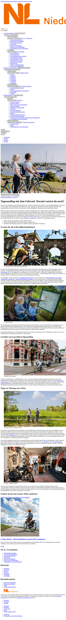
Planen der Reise (14, 124)
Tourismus (6, 606)
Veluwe (12, 89)
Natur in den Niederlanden (17, 41)
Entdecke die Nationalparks (17, 107)
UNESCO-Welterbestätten (17, 65)
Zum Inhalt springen (6, 1)
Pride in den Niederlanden (17, 66)
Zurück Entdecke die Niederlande (12, 69)
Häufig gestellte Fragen (10, 587)
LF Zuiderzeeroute (57, 441)
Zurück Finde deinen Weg (10, 97)
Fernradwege (4, 272)
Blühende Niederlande (16, 45)
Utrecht (12, 74)
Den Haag (13, 77)
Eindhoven (13, 78)
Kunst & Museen (14, 53)
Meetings (6, 607)
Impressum (6, 614)
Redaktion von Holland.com (24, 597)
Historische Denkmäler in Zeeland (24, 279)
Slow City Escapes (15, 102)
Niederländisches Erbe (16, 42)
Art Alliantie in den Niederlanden (18, 119)
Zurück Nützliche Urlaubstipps (15, 122)
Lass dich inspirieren (9, 33)
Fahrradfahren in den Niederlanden (19, 48)
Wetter (12, 125)
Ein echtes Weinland (15, 110)
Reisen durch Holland (9, 584)
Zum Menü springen (16, 1)
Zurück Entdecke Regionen (14, 86)
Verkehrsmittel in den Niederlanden (19, 126)
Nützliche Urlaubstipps (13, 120)
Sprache (3, 134)
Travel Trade (7, 609)
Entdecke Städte (12, 71)
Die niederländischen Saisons (17, 114)
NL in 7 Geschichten (12, 36)
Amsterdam (13, 80)
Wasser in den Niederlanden (17, 47)
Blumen (12, 113)
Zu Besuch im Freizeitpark (17, 116)
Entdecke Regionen (12, 84)
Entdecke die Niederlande (10, 67)
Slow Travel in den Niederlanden (18, 104)
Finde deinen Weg (8, 95)
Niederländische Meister (16, 40)
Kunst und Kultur (14, 106)
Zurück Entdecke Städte (13, 73)
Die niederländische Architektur (18, 56)
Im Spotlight (10, 50)
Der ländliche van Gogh (16, 60)
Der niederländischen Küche (17, 112)
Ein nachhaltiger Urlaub (16, 59)
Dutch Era (13, 109)
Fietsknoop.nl (12, 434)
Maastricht (6, 573)
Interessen (10, 98)
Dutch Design (13, 63)
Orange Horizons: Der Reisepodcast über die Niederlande (25, 117)
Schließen (3, 133)
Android (32, 218)
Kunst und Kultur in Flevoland (53, 277)
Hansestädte (13, 92)
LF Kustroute (45, 441)
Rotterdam (13, 76)
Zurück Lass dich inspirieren (11, 35)
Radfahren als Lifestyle (16, 62)
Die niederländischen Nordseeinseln (19, 90)
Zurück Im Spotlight (12, 51)
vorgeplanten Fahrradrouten (26, 277)
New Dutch (13, 44)
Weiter (2, 546)
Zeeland (12, 93)
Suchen (3, 129)
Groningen (13, 81)
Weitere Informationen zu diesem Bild (10, 194)
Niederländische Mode (16, 57)
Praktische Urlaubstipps (10, 582)
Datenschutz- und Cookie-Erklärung (13, 616)
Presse (5, 610)
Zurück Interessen (12, 100)
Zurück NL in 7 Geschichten (14, 38)
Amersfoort (13, 83)
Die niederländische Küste (17, 88)
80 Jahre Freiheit (14, 103)
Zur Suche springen (27, 1)
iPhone (26, 218)
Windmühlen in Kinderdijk (7, 279)
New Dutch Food (14, 54)
